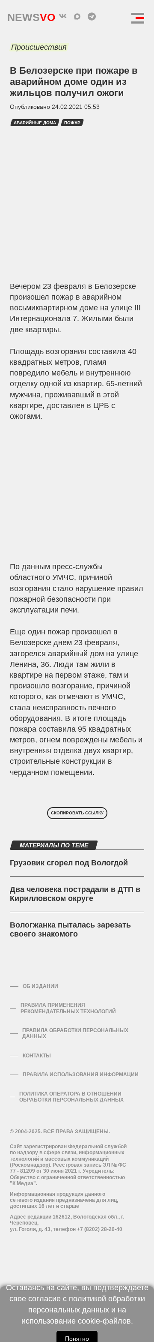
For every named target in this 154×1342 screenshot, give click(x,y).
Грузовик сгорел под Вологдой (69, 863)
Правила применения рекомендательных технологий (68, 1008)
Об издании (40, 986)
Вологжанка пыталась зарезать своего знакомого (70, 930)
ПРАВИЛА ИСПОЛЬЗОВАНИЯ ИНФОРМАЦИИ (81, 1075)
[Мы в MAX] (77, 16)
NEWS (31, 15)
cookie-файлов (104, 1321)
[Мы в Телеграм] (91, 16)
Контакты (37, 1056)
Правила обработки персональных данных (75, 1033)
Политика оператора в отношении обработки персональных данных (71, 1097)
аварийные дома (35, 122)
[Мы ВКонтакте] (62, 16)
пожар (72, 122)
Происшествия (39, 47)
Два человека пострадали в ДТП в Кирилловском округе (75, 894)
